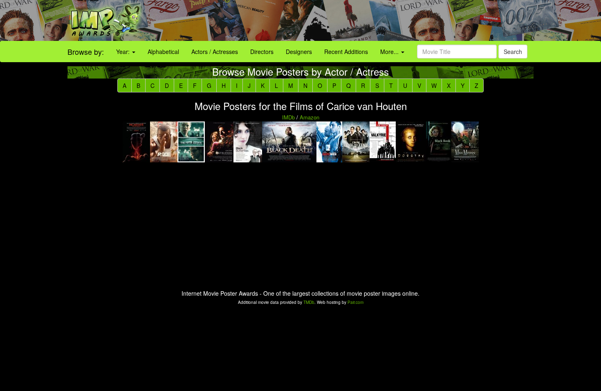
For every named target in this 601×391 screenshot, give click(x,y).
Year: (123, 51)
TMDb (308, 302)
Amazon (309, 117)
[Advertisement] (376, 20)
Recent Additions (346, 51)
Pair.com (355, 302)
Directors (262, 51)
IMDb (288, 117)
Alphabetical (163, 51)
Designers (299, 51)
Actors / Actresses (214, 51)
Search (513, 51)
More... (390, 51)
